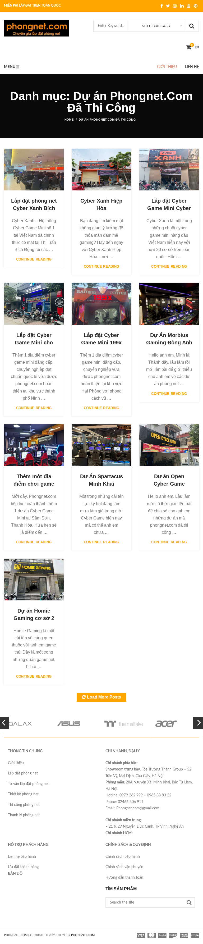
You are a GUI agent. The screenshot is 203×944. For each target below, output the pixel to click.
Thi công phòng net (24, 805)
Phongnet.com (83, 935)
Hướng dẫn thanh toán (124, 877)
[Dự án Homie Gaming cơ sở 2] (34, 579)
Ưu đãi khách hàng (23, 867)
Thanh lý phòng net (24, 815)
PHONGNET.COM (15, 935)
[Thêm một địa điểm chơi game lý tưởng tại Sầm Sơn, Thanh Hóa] (34, 445)
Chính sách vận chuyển (124, 867)
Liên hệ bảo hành (22, 857)
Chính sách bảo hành (122, 857)
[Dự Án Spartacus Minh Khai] (101, 445)
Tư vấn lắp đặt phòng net (28, 784)
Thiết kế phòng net (23, 794)
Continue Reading (34, 259)
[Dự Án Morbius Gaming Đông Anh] (169, 304)
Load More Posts (104, 697)
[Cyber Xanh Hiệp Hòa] (101, 169)
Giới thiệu (167, 67)
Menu (9, 67)
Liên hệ (192, 67)
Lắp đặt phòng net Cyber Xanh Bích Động (34, 208)
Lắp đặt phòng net (23, 773)
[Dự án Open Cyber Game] (169, 445)
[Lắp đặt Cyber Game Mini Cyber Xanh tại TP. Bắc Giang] (169, 169)
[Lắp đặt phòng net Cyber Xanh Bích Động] (34, 169)
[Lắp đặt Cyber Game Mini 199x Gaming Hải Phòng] (101, 304)
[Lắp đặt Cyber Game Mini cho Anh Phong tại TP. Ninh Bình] (34, 304)
